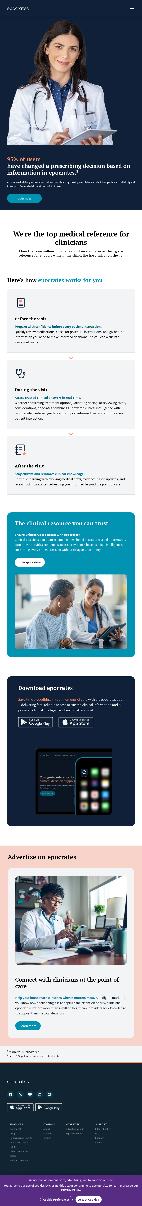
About (46, 1128)
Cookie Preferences (56, 1200)
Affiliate (99, 1142)
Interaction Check (19, 1142)
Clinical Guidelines (19, 1151)
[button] (131, 8)
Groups (47, 1137)
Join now (24, 198)
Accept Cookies (88, 1200)
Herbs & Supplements (21, 1137)
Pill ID (13, 1146)
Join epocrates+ (30, 562)
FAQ (97, 1133)
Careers (47, 1133)
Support (99, 1137)
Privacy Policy (70, 1190)
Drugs (13, 1133)
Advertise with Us (75, 1128)
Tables (13, 1155)
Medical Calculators (20, 1160)
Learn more (28, 1026)
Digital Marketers (74, 1133)
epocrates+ (15, 1128)
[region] (71, 1190)
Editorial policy (103, 1128)
